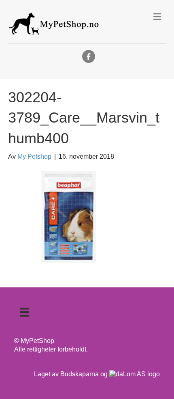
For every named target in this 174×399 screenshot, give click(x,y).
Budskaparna (79, 374)
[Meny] (24, 312)
